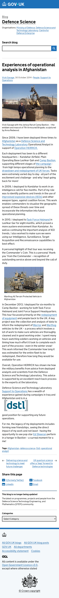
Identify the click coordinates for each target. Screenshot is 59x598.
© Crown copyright (29, 590)
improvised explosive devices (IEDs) (22, 196)
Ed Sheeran (39, 434)
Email (35, 484)
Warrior (37, 325)
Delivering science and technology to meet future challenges (16, 463)
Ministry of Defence (25, 27)
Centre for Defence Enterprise (32, 31)
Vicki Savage (8, 77)
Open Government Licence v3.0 (19, 565)
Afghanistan (9, 141)
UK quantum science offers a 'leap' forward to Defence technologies (41, 463)
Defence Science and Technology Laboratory (36, 29)
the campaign (43, 163)
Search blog (10, 42)
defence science (27, 448)
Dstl (38, 448)
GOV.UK (6, 546)
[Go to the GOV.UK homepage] (13, 4)
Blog (5, 17)
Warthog (51, 325)
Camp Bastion (47, 160)
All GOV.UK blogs (11, 542)
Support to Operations (15, 391)
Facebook (37, 480)
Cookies (35, 551)
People (36, 77)
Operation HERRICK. (26, 148)
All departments (23, 546)
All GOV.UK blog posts (36, 542)
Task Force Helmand (38, 219)
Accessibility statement (15, 551)
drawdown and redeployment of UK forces (26, 170)
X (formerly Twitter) (14, 480)
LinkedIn (9, 484)
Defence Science (19, 22)
